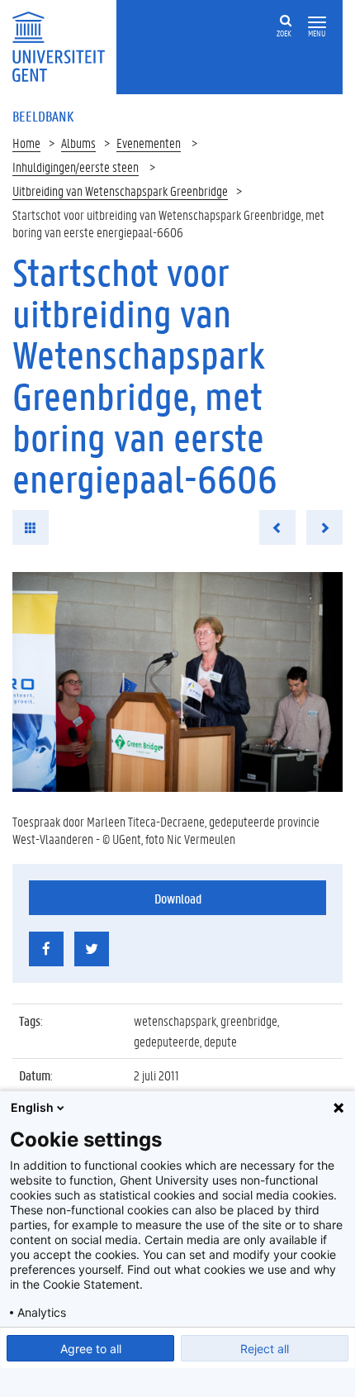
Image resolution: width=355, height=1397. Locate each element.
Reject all (264, 1349)
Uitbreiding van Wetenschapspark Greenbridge (120, 190)
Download (177, 898)
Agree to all (90, 1349)
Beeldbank (42, 115)
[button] (317, 23)
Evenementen (148, 142)
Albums (78, 142)
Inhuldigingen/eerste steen (75, 166)
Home (26, 142)
